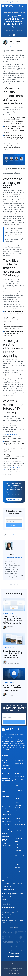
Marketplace (5, 765)
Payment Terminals (7, 811)
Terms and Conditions (17, 968)
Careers (17, 844)
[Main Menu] (25, 6)
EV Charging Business (18, 12)
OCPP (3, 785)
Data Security (5, 836)
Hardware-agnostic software (7, 832)
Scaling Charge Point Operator (19, 764)
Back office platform (5, 761)
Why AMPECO (18, 838)
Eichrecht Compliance (5, 839)
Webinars (17, 821)
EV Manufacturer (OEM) (19, 784)
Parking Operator (19, 776)
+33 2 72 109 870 (6, 904)
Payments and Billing (6, 807)
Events (16, 810)
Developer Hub (6, 768)
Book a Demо (15, 947)
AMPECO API (5, 771)
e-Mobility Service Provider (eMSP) (19, 780)
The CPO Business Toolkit (19, 801)
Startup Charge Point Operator (19, 759)
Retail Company (19, 768)
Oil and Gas (18, 773)
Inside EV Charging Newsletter (20, 825)
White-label (5, 801)
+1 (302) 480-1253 (6, 886)
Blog (9, 12)
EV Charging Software (8, 613)
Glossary (17, 818)
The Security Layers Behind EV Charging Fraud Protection (12, 687)
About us (17, 835)
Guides (16, 813)
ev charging (10, 534)
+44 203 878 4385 (6, 896)
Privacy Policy (7, 968)
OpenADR (4, 791)
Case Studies (18, 815)
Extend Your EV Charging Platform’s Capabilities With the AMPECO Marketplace (13, 619)
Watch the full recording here (11, 434)
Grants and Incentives (18, 806)
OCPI (3, 788)
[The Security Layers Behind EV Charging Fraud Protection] (14, 673)
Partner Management (5, 817)
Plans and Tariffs (6, 814)
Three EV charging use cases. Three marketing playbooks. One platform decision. (13, 654)
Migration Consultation (18, 868)
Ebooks (17, 798)
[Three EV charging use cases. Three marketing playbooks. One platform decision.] (14, 639)
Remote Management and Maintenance (6, 845)
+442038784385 (15, 956)
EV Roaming (5, 829)
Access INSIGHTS (14, 499)
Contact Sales (18, 871)
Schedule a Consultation (18, 863)
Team (16, 841)
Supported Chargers (7, 774)
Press (16, 847)
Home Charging (6, 821)
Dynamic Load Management (6, 825)
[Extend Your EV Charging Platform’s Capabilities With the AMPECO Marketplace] (14, 604)
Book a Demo (18, 860)
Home (5, 12)
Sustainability (18, 850)
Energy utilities (19, 770)
